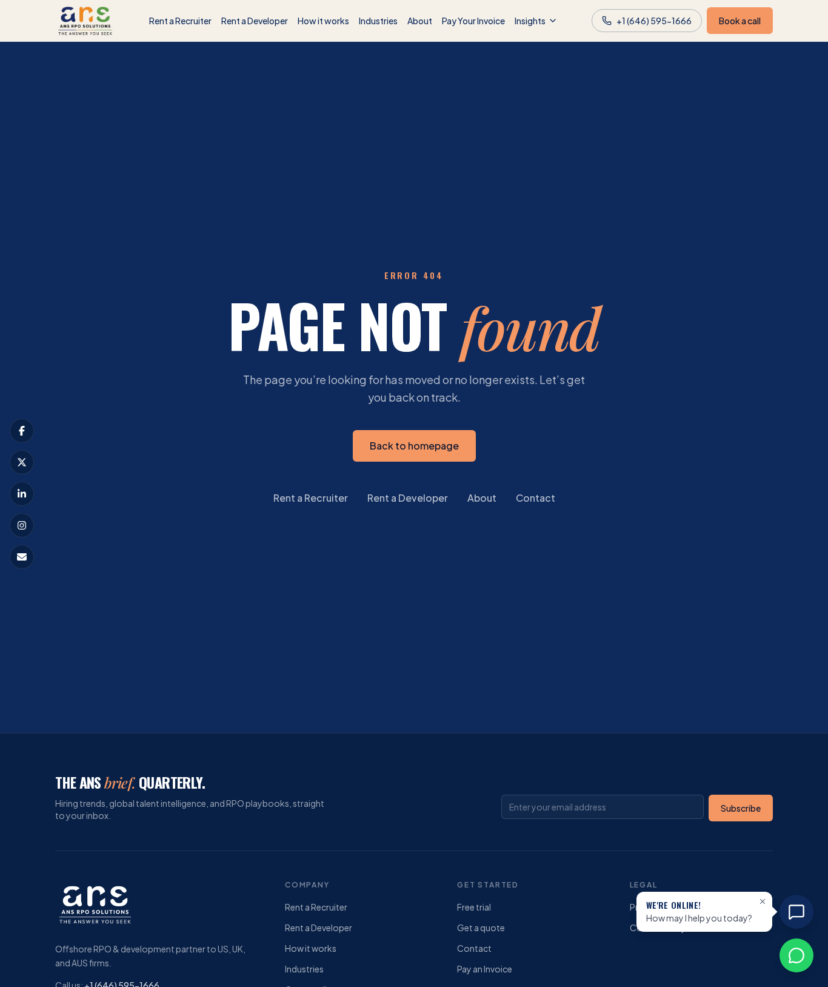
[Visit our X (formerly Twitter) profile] (22, 462)
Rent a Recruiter (180, 20)
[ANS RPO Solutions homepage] (85, 20)
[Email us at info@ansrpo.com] (22, 557)
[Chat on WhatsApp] (796, 955)
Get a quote (481, 927)
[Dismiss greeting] (762, 901)
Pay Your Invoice (473, 20)
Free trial (474, 906)
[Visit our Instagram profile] (22, 525)
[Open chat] (796, 912)
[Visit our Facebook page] (22, 431)
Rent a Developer (254, 20)
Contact (535, 497)
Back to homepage (414, 445)
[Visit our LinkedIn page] (22, 494)
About (419, 20)
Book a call (740, 20)
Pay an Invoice (484, 968)
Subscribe (741, 808)
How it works (323, 20)
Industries (378, 20)
